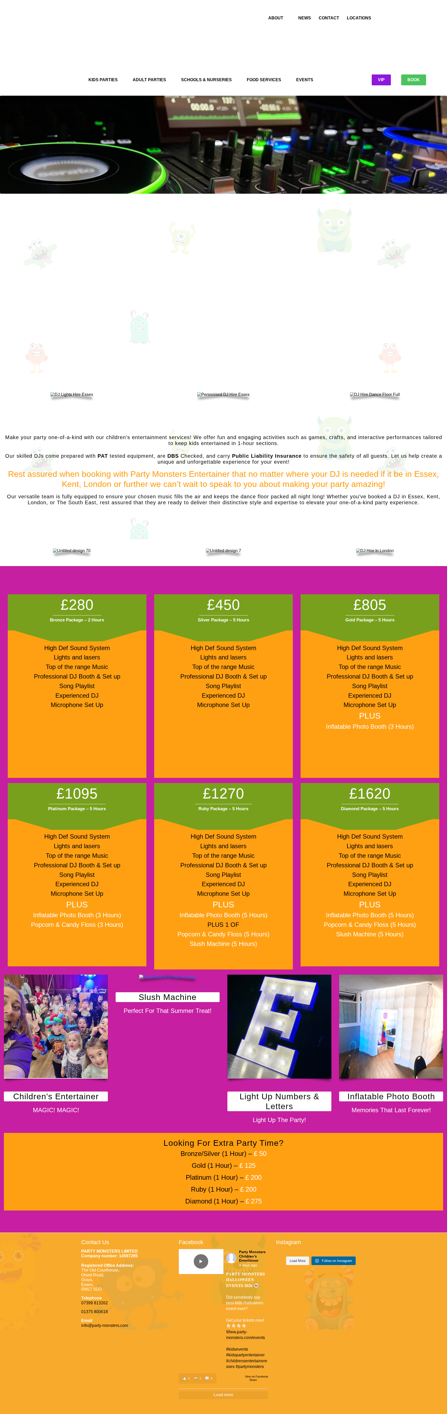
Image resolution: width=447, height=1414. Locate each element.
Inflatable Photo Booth (391, 1096)
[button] (197, 1378)
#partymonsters (250, 1366)
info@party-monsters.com (104, 1325)
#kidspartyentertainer (245, 1355)
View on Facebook (256, 1376)
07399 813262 (94, 1303)
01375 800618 (94, 1312)
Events (304, 80)
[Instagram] (116, 38)
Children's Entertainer (56, 1096)
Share (253, 1379)
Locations (359, 18)
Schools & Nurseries (206, 80)
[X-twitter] (137, 38)
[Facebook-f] (106, 38)
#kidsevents (237, 1349)
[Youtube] (127, 38)
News (304, 18)
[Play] (201, 1261)
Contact (329, 18)
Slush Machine (168, 997)
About (275, 18)
